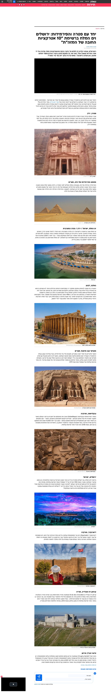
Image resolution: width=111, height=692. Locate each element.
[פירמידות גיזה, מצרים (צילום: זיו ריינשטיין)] (65, 210)
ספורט (81, 1)
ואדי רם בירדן (54, 102)
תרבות (70, 1)
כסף (61, 1)
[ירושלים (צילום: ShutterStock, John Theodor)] (65, 510)
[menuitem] (86, 2)
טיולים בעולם (71, 5)
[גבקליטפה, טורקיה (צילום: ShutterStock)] (65, 451)
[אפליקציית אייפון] (22, 5)
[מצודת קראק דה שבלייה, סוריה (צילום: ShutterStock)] (65, 627)
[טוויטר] (19, 5)
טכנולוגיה (40, 1)
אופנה (34, 1)
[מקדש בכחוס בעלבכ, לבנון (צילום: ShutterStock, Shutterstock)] (65, 325)
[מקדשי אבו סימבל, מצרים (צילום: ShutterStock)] (65, 387)
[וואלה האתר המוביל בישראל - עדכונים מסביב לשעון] (93, 1)
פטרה (86, 665)
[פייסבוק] (17, 5)
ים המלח (94, 665)
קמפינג (57, 5)
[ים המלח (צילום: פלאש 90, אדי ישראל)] (65, 262)
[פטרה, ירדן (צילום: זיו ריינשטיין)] (65, 153)
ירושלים (90, 665)
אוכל (57, 1)
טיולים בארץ (78, 5)
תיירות (46, 1)
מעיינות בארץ (51, 5)
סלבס (65, 1)
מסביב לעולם (63, 5)
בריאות (52, 1)
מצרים (82, 665)
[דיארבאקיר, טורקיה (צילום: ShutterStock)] (65, 566)
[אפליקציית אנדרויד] (24, 5)
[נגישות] (2, 2)
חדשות (87, 1)
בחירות (76, 1)
